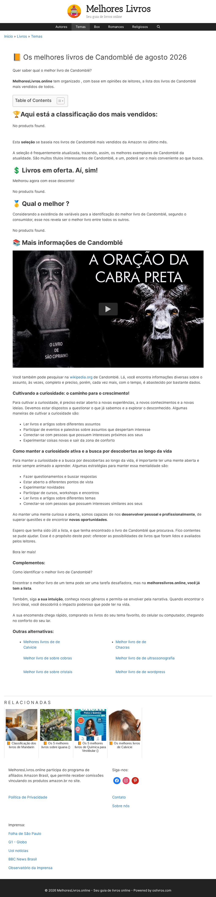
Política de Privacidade (27, 797)
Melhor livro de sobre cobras (47, 658)
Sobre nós (121, 806)
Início (8, 36)
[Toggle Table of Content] (58, 100)
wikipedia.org (81, 377)
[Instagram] (126, 780)
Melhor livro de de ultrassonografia (145, 658)
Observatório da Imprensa (30, 868)
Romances (116, 27)
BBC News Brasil (22, 859)
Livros (22, 36)
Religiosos (140, 27)
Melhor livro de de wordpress (140, 672)
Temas (81, 27)
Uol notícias (18, 851)
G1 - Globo (17, 842)
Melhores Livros (118, 8)
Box (97, 27)
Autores (61, 27)
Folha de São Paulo (24, 833)
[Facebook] (117, 780)
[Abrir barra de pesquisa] (158, 27)
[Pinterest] (135, 780)
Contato (119, 797)
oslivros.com (161, 890)
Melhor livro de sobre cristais (47, 672)
